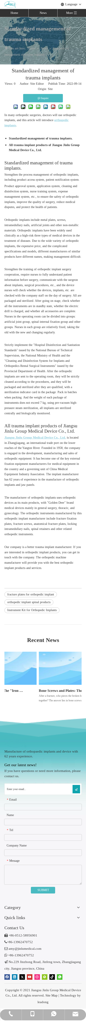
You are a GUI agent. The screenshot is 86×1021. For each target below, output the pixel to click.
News (43, 13)
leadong (43, 1002)
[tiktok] (52, 977)
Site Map (51, 995)
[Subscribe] (76, 789)
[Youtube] (29, 977)
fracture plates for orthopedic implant (30, 594)
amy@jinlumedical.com (22, 948)
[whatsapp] (59, 977)
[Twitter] (22, 977)
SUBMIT (43, 890)
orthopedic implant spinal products (28, 602)
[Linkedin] (14, 977)
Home (14, 13)
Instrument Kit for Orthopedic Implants (32, 610)
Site (50, 89)
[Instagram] (37, 977)
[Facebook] (7, 977)
